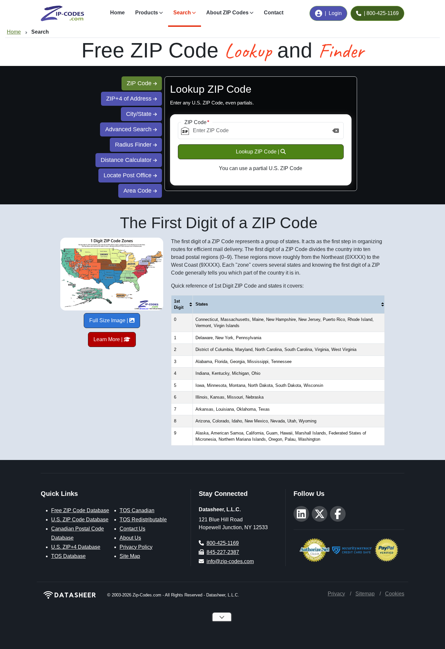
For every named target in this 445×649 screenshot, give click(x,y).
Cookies (394, 593)
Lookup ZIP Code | (258, 151)
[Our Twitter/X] (319, 514)
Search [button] (182, 12)
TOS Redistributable (143, 519)
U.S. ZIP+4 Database (75, 547)
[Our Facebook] (338, 514)
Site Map (130, 556)
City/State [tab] (139, 114)
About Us (130, 538)
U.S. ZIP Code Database (79, 519)
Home (117, 12)
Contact (273, 12)
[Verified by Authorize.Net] (314, 549)
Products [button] (146, 12)
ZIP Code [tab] (140, 83)
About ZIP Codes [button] (227, 12)
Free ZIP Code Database (80, 510)
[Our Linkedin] (301, 514)
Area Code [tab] (138, 190)
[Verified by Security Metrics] (352, 549)
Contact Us (132, 528)
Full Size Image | (109, 320)
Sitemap (365, 593)
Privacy (336, 593)
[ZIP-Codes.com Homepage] (62, 13)
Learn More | (108, 339)
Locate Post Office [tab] (128, 175)
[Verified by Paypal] (386, 549)
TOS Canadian (137, 510)
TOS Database (68, 556)
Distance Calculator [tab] (127, 160)
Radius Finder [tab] (134, 144)
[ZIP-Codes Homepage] (70, 595)
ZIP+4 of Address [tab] (129, 98)
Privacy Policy (136, 547)
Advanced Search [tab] (129, 129)
